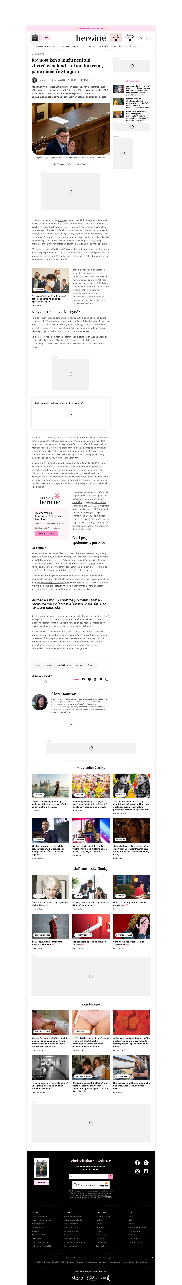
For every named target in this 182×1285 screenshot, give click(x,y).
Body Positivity (82, 1031)
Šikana (78, 896)
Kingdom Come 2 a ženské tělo (74, 1242)
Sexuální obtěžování (103, 1216)
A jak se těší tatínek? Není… (73, 1216)
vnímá (92, 563)
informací (62, 220)
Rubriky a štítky (133, 1238)
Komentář (84, 80)
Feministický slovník (135, 1242)
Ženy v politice (101, 1246)
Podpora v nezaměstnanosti (41, 1220)
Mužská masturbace (71, 1227)
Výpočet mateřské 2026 (40, 1242)
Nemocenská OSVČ (38, 1235)
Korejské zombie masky (72, 1235)
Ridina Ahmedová (78, 855)
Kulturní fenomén (42, 935)
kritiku (104, 244)
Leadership (39, 896)
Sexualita (99, 1231)
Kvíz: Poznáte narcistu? (72, 1238)
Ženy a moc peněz (130, 36)
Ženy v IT (91, 665)
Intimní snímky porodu (71, 1224)
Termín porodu (36, 1238)
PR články (131, 1235)
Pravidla (77, 1258)
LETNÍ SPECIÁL (116, 36)
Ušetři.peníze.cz (91, 1262)
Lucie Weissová (118, 1092)
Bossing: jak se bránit (71, 1246)
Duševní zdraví (101, 1242)
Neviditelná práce (124, 935)
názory (41, 240)
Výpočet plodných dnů (39, 1216)
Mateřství (99, 1224)
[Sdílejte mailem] (100, 679)
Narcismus (99, 1220)
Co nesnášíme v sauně (71, 1231)
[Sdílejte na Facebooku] (83, 679)
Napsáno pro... (122, 1076)
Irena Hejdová (36, 305)
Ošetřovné (35, 1231)
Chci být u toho (46, 534)
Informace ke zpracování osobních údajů (96, 1258)
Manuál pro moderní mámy (137, 1227)
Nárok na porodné (38, 1224)
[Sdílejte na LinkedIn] (95, 679)
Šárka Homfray (63, 694)
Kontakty (131, 1224)
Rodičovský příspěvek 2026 (41, 1246)
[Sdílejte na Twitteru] (89, 679)
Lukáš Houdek (77, 811)
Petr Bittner (35, 811)
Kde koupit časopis (134, 1231)
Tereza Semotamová (39, 1092)
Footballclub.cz (114, 1262)
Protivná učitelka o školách (73, 1220)
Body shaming (101, 1235)
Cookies (69, 1258)
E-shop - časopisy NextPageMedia (135, 1262)
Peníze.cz (79, 1262)
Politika (49, 665)
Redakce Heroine (38, 1050)
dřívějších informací (62, 343)
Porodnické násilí (42, 1031)
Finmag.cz (70, 1262)
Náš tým (131, 1220)
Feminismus (100, 1227)
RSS (114, 1258)
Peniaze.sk (103, 1262)
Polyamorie (100, 1238)
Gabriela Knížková (119, 813)
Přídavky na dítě (37, 1227)
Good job (120, 896)
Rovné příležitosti (64, 665)
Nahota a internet (83, 1076)
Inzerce (130, 1216)
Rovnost (80, 665)
